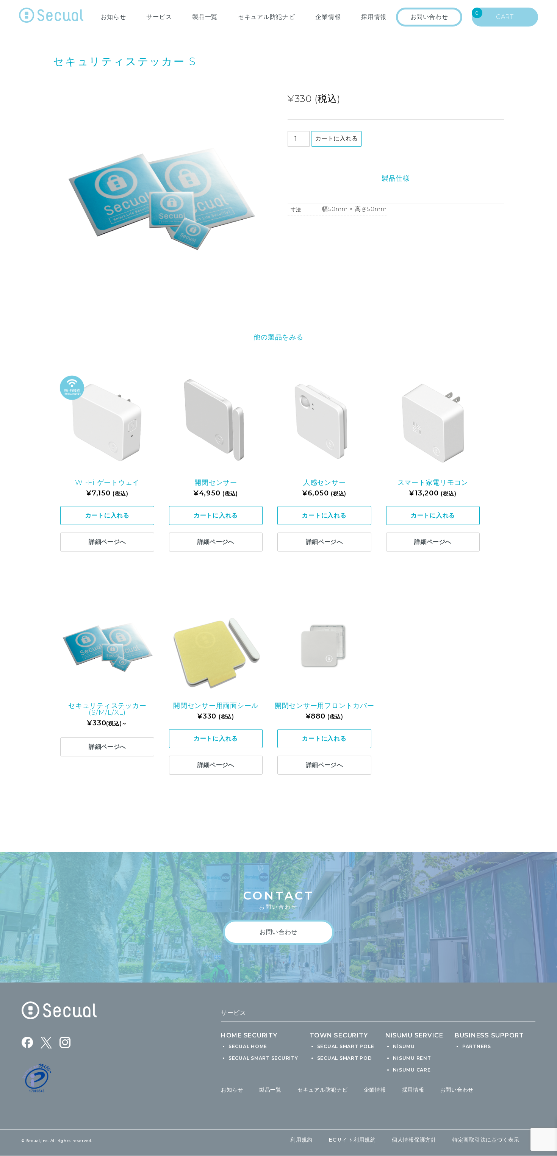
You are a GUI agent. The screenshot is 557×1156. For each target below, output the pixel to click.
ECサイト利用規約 (352, 1139)
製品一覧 (270, 1089)
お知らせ (113, 16)
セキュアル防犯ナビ (266, 16)
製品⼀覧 (204, 16)
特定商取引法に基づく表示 (485, 1139)
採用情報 (413, 1089)
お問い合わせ (457, 1089)
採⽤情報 (373, 16)
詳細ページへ (107, 541)
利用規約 (301, 1139)
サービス (159, 16)
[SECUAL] (51, 17)
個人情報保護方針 (414, 1139)
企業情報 (328, 16)
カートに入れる (336, 138)
